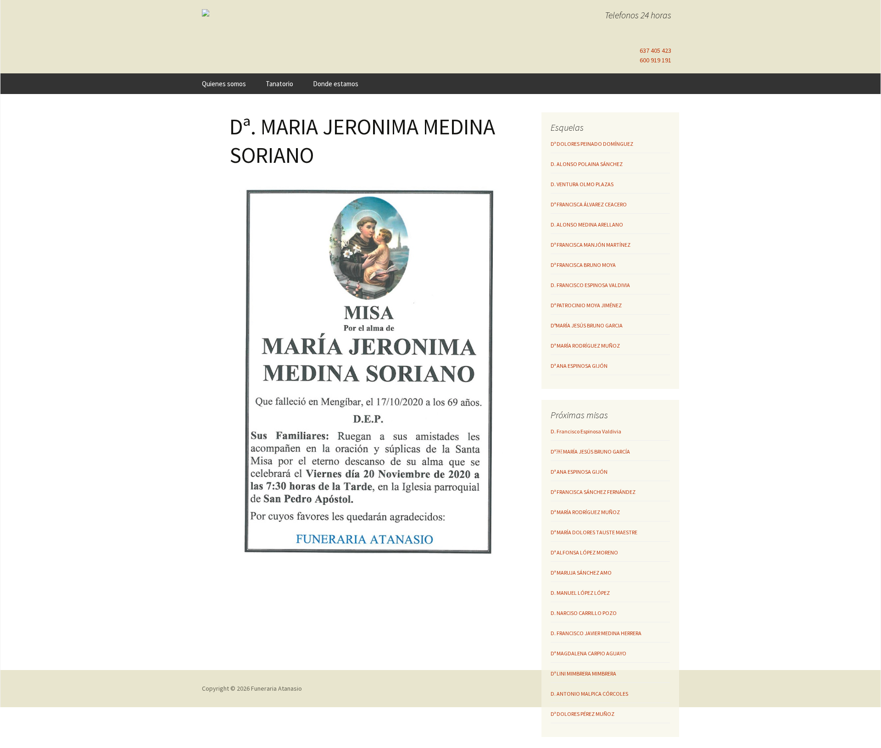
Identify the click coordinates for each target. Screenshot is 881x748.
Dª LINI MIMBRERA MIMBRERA (583, 673)
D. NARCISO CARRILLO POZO (584, 612)
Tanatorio (279, 83)
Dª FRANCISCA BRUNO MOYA (583, 264)
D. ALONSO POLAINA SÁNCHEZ (587, 164)
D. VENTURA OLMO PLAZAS (582, 184)
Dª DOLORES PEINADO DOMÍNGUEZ (592, 143)
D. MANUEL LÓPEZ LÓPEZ (580, 592)
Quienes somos (224, 83)
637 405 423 (655, 50)
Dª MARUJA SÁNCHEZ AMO (581, 572)
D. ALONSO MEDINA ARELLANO (587, 224)
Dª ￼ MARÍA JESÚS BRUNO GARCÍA (590, 451)
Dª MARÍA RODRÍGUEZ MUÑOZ (585, 345)
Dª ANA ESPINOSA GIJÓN (579, 365)
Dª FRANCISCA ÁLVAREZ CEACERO (589, 204)
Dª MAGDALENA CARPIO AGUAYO (588, 653)
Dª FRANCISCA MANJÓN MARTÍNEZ (590, 244)
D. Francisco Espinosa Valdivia (586, 431)
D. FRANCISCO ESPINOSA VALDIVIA (590, 285)
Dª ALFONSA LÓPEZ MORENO (584, 552)
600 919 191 (655, 60)
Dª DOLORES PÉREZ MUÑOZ (582, 713)
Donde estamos (335, 83)
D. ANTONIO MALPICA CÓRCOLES (589, 693)
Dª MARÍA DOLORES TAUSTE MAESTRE (594, 532)
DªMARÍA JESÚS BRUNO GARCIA (587, 325)
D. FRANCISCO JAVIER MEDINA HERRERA (596, 633)
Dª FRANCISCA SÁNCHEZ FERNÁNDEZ (593, 491)
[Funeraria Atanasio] (280, 13)
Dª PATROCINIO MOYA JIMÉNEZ (586, 305)
